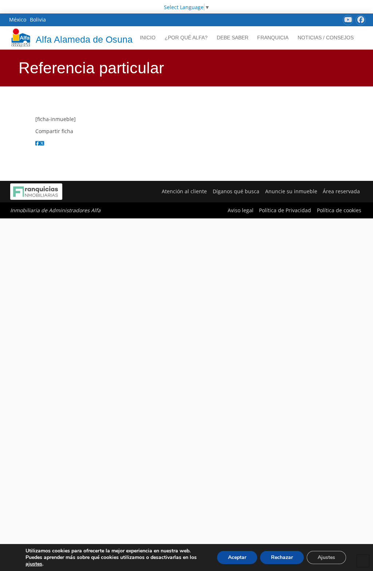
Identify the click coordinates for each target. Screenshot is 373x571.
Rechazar (282, 557)
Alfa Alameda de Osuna (84, 39)
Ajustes (326, 557)
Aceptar (237, 557)
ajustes (33, 564)
